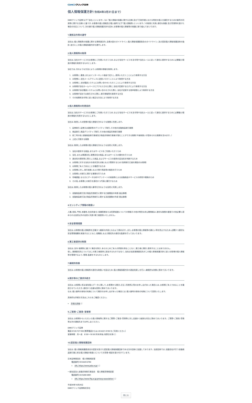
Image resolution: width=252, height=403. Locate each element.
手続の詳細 (75, 303)
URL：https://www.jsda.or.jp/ (86, 366)
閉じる (126, 395)
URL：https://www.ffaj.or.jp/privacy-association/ (94, 379)
